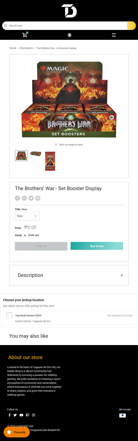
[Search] (131, 25)
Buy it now (97, 246)
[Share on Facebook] (17, 198)
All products (26, 48)
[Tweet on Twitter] (31, 198)
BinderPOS (54, 430)
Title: (21, 209)
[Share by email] (37, 198)
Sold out (41, 246)
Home (12, 48)
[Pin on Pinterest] (24, 198)
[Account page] (69, 35)
